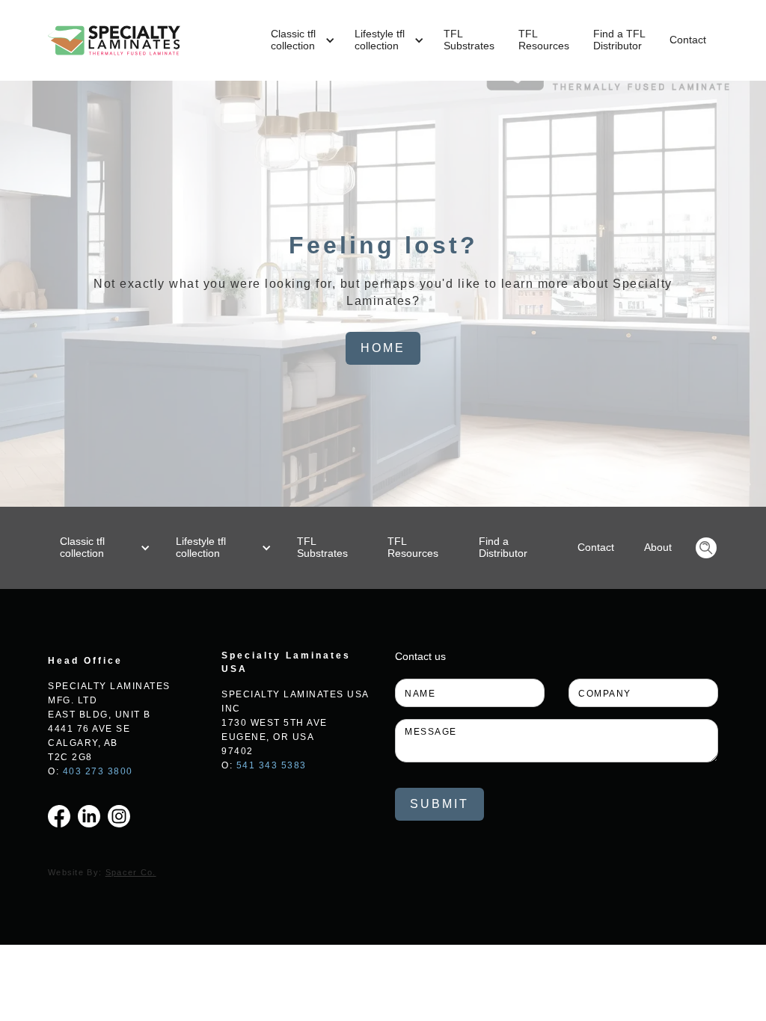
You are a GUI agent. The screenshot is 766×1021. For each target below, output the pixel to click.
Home (383, 348)
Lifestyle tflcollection (380, 40)
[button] (301, 40)
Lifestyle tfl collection (201, 547)
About (658, 547)
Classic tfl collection (82, 547)
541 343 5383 (271, 765)
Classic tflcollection (293, 40)
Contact (688, 40)
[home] (114, 40)
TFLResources (543, 40)
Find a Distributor (503, 547)
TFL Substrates (322, 547)
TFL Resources (412, 547)
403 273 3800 (98, 771)
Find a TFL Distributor (619, 40)
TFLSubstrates (469, 40)
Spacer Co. (130, 872)
